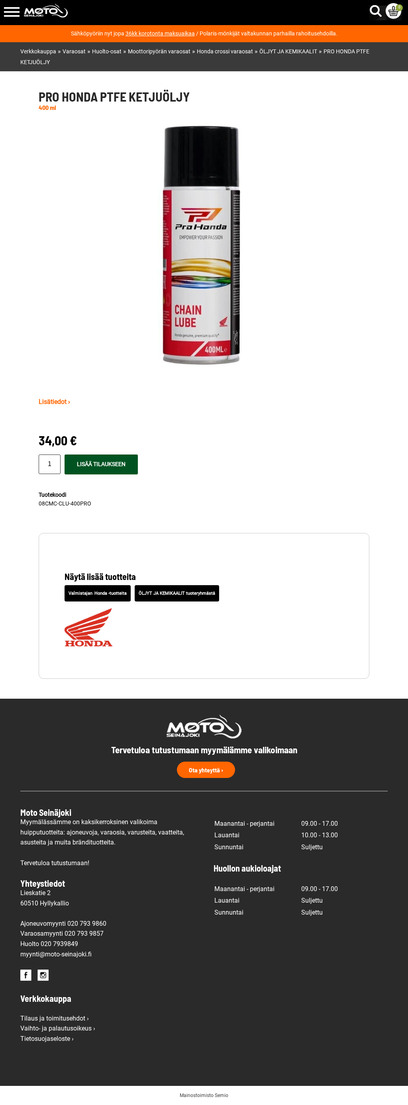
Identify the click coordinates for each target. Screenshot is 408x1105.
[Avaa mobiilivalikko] (12, 13)
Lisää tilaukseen (101, 464)
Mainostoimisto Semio (204, 1095)
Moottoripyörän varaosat (159, 51)
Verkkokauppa (38, 51)
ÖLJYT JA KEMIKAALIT (288, 51)
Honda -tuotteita (110, 593)
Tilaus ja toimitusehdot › (54, 1018)
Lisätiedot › (54, 402)
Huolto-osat (107, 51)
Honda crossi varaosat (225, 51)
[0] (393, 11)
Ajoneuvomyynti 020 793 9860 (63, 923)
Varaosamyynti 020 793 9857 (62, 933)
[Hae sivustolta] (377, 9)
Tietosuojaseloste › (47, 1038)
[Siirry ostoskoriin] (393, 11)
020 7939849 (59, 944)
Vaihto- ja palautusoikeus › (57, 1028)
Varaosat (74, 51)
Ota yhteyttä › (206, 770)
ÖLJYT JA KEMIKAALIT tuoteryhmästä (177, 593)
